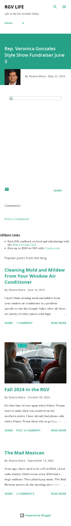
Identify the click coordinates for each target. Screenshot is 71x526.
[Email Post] (7, 190)
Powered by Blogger (37, 515)
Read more (58, 323)
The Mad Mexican (24, 453)
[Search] (55, 7)
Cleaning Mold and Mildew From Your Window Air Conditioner (35, 276)
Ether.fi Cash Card (24, 244)
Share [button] (58, 190)
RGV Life (14, 7)
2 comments (25, 493)
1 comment (24, 323)
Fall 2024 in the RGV (27, 389)
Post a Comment (17, 219)
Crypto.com (51, 248)
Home (8, 23)
